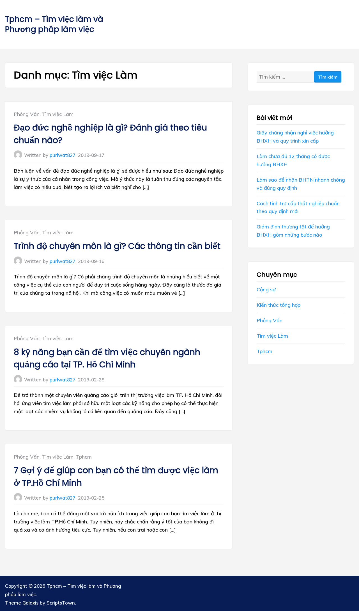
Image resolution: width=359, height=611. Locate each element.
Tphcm (84, 457)
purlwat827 (62, 155)
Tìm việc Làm (57, 114)
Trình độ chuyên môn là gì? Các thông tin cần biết (117, 246)
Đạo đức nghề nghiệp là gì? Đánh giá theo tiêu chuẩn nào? (110, 134)
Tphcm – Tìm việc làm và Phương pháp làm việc (54, 24)
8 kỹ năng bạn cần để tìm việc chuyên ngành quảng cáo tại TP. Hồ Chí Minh (107, 358)
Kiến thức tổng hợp (278, 305)
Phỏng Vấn (27, 114)
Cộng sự (266, 289)
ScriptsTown (61, 603)
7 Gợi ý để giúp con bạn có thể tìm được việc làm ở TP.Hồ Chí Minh (116, 476)
